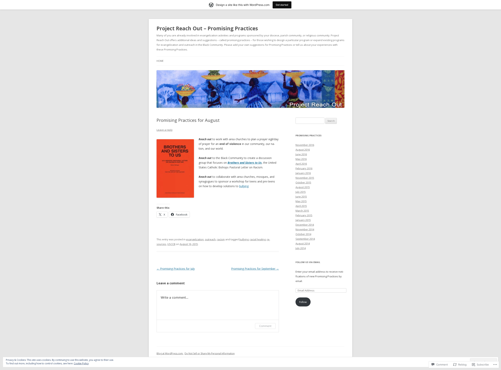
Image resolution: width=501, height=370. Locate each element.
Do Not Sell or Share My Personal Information (210, 353)
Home (160, 61)
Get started (282, 4)
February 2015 (304, 215)
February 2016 (304, 168)
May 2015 (301, 201)
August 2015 (303, 187)
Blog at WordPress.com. (170, 353)
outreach (210, 239)
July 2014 (301, 248)
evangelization (195, 239)
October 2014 (303, 234)
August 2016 (303, 149)
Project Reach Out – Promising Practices (207, 28)
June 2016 (301, 154)
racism (221, 239)
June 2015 (301, 196)
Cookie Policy (81, 363)
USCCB (171, 244)
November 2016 (305, 145)
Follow (303, 302)
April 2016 (301, 163)
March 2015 (302, 210)
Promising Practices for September (255, 268)
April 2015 (301, 206)
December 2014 (305, 224)
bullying (244, 186)
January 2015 (303, 220)
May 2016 (301, 159)
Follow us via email (308, 262)
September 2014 (305, 239)
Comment (265, 326)
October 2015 (303, 182)
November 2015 (305, 178)
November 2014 (305, 229)
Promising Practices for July (176, 268)
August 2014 (303, 243)
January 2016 (303, 173)
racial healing (258, 239)
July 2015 (301, 192)
